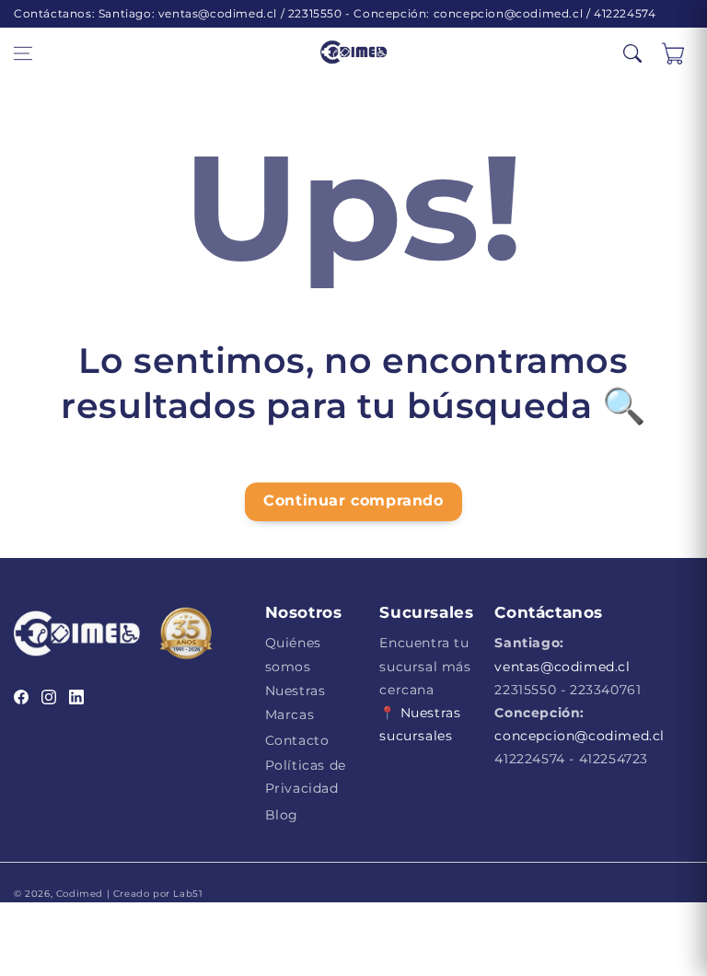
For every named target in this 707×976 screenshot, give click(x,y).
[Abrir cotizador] (673, 53)
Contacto (297, 740)
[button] (23, 53)
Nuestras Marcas (295, 702)
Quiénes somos (293, 654)
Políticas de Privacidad (305, 776)
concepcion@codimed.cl (579, 735)
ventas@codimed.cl (562, 666)
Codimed (79, 894)
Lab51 (186, 894)
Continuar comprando (353, 500)
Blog (281, 815)
